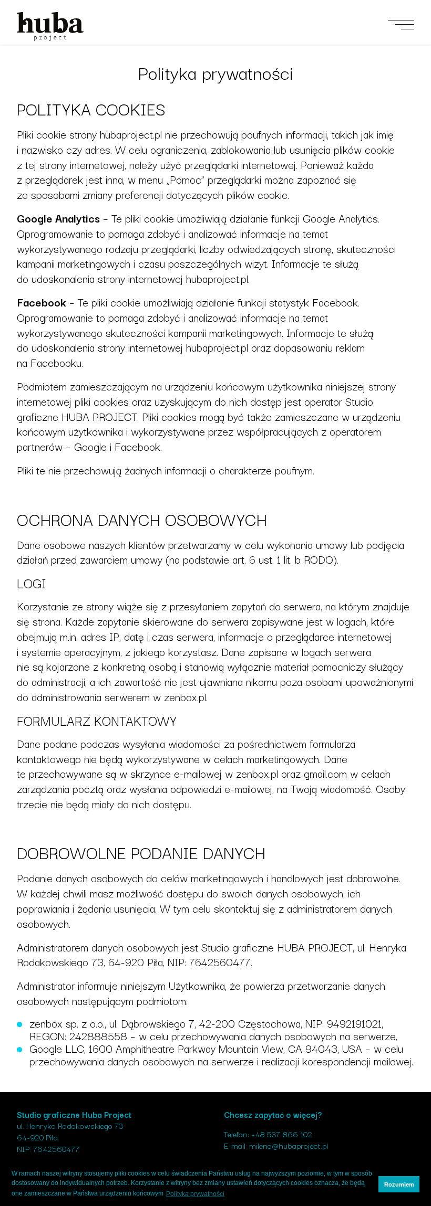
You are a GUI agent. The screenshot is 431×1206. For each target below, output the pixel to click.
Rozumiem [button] (399, 1184)
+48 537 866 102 (281, 1133)
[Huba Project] (50, 25)
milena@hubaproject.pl (288, 1145)
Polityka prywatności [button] (195, 1194)
